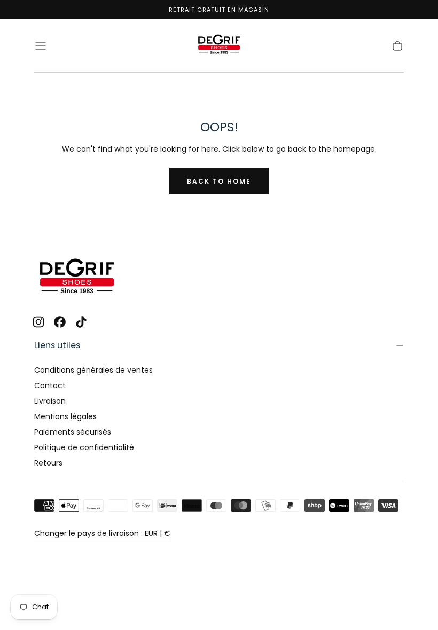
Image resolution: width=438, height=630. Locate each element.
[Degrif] (77, 277)
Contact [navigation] (50, 385)
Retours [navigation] (48, 463)
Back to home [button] (219, 181)
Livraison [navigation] (50, 401)
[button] (40, 46)
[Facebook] (59, 322)
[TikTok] (81, 322)
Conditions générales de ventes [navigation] (93, 370)
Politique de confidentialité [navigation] (84, 447)
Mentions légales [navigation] (65, 416)
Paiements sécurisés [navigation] (72, 432)
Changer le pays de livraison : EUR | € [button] (102, 533)
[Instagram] (38, 322)
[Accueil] (219, 46)
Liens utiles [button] (57, 345)
